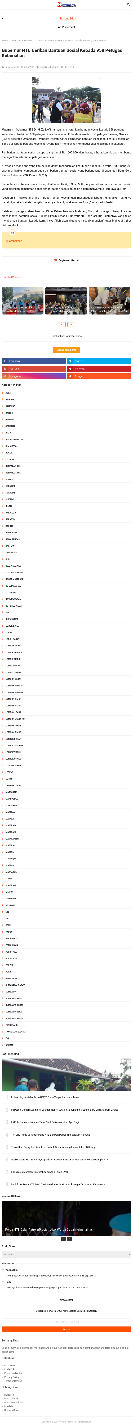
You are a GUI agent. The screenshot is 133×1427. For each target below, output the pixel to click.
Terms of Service (13, 1381)
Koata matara (13, 566)
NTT (7, 918)
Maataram (11, 792)
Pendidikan (12, 945)
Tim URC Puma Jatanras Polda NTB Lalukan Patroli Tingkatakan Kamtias (50, 1134)
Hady (8, 1282)
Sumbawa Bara (14, 998)
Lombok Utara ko (15, 719)
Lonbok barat (13, 739)
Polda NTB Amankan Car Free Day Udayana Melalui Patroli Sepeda (21, 309)
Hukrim (10, 499)
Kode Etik (9, 1369)
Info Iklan (9, 1406)
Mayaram (11, 885)
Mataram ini (12, 839)
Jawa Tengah (13, 539)
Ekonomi (10, 486)
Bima (8, 433)
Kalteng (10, 546)
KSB (8, 612)
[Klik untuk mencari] (128, 4)
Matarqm (11, 858)
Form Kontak (11, 1398)
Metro (9, 892)
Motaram (11, 898)
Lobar (9, 632)
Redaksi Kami (11, 1410)
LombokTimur (13, 726)
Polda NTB (11, 958)
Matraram (11, 872)
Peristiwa (11, 952)
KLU (8, 559)
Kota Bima (11, 592)
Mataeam (11, 812)
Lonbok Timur (13, 752)
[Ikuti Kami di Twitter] (99, 361)
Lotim (9, 779)
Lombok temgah (14, 686)
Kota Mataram (13, 586)
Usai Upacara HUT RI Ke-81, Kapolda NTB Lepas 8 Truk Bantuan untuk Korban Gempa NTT (59, 1159)
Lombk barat (13, 666)
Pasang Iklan (68, 18)
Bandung (10, 406)
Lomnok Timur (13, 732)
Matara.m (11, 825)
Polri (9, 972)
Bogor (9, 453)
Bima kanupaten (14, 439)
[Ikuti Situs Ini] (99, 376)
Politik (10, 965)
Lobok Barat (12, 639)
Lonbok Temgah (14, 745)
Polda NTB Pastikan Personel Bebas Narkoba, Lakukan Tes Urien (109, 309)
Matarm (10, 852)
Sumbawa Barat (14, 1005)
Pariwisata (12, 938)
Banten (10, 419)
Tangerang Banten (16, 1032)
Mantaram (11, 805)
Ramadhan (11, 978)
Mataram (55, 67)
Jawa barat (12, 532)
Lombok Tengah (14, 692)
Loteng (9, 772)
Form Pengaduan (13, 1402)
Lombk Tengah (13, 672)
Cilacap (10, 459)
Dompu (9, 479)
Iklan (9, 506)
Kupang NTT (12, 619)
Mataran (10, 845)
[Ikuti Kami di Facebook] (34, 361)
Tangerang (11, 1025)
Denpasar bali (13, 473)
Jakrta (9, 526)
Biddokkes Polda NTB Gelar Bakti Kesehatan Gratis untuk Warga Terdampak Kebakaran (58, 1184)
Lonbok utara (13, 759)
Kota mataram (13, 599)
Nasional (11, 905)
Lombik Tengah (14, 652)
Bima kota (11, 446)
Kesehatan (11, 552)
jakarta (10, 519)
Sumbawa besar (14, 1012)
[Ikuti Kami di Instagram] (34, 376)
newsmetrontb (66, 1421)
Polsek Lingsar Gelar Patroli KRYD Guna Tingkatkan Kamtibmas (45, 1097)
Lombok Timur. (14, 706)
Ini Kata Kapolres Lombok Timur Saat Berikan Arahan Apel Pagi (45, 1122)
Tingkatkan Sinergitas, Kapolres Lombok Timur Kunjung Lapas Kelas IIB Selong (53, 1147)
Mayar (9, 878)
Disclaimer (9, 1365)
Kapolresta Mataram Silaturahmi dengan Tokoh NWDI (40, 1172)
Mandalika (12, 799)
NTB (8, 912)
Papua (9, 932)
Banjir (9, 413)
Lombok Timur (13, 699)
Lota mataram (13, 765)
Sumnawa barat (14, 1018)
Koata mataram (14, 572)
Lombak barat (13, 646)
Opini (8, 925)
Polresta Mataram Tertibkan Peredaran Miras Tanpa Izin (62, 309)
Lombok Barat (13, 679)
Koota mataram (14, 579)
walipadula (12, 1270)
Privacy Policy (11, 1377)
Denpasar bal (13, 466)
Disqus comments (66, 349)
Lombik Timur (13, 659)
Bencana (10, 426)
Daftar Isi (9, 1394)
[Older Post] (71, 324)
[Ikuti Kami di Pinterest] (99, 369)
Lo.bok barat (13, 626)
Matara (10, 819)
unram (9, 1045)
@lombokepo (14, 241)
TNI (7, 1038)
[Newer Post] (62, 324)
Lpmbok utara (13, 785)
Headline (44, 67)
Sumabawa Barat (15, 985)
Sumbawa (11, 992)
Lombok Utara (13, 712)
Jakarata (11, 513)
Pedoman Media (13, 1373)
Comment (69, 67)
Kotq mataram (14, 606)
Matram (10, 865)
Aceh (8, 393)
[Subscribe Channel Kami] (34, 369)
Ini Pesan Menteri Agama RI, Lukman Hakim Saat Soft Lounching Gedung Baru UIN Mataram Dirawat (65, 1109)
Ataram (10, 399)
